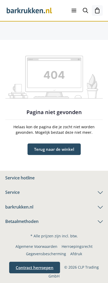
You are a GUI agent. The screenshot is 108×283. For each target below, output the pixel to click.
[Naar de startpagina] (29, 10)
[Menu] (74, 10)
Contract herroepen (34, 267)
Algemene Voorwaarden (36, 246)
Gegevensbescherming (46, 253)
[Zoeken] (85, 10)
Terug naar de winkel (54, 149)
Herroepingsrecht (77, 246)
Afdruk (76, 253)
